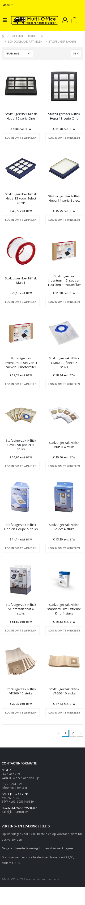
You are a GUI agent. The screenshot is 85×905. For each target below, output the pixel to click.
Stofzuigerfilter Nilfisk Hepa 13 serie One (64, 116)
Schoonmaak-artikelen (25, 42)
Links (6, 4)
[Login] (65, 20)
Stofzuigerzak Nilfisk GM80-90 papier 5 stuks (21, 444)
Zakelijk (7, 812)
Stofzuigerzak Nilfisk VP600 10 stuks (64, 691)
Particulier (21, 812)
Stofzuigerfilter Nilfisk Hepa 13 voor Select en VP (21, 198)
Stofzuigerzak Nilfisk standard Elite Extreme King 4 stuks (64, 608)
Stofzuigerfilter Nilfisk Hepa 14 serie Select (64, 198)
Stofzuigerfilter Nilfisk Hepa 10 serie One (21, 116)
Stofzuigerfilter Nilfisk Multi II (21, 280)
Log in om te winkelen (21, 137)
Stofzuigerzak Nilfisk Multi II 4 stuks (64, 444)
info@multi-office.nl (15, 787)
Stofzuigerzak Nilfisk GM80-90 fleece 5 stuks (64, 362)
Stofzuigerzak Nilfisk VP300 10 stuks (21, 691)
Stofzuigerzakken (62, 42)
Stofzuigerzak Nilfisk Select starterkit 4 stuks (21, 608)
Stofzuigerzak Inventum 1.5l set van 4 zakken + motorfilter (64, 280)
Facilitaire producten (27, 36)
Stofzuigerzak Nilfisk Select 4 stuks (64, 527)
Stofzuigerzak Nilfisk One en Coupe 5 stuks (21, 527)
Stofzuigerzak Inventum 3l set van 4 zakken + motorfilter (21, 362)
